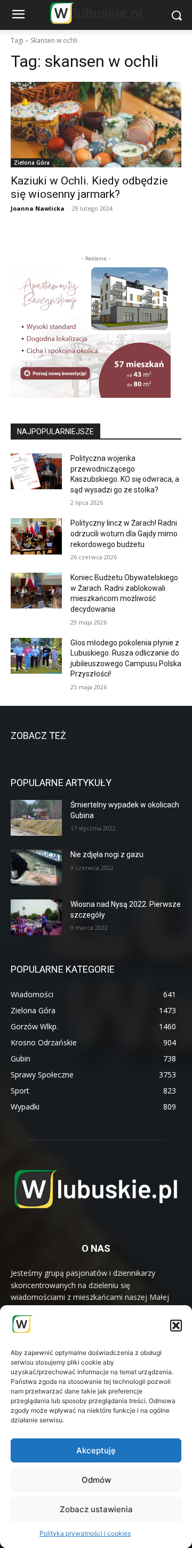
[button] (176, 1325)
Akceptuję (96, 1450)
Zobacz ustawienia (96, 1509)
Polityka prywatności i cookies (85, 1533)
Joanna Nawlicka (38, 208)
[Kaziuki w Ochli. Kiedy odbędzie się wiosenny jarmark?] (96, 124)
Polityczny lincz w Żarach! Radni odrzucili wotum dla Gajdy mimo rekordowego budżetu (124, 533)
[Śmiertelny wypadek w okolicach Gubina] (36, 818)
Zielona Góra (32, 162)
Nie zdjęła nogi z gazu (106, 854)
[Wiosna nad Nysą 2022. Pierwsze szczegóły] (36, 917)
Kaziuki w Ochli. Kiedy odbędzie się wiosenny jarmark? (89, 187)
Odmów (96, 1480)
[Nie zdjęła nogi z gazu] (36, 867)
